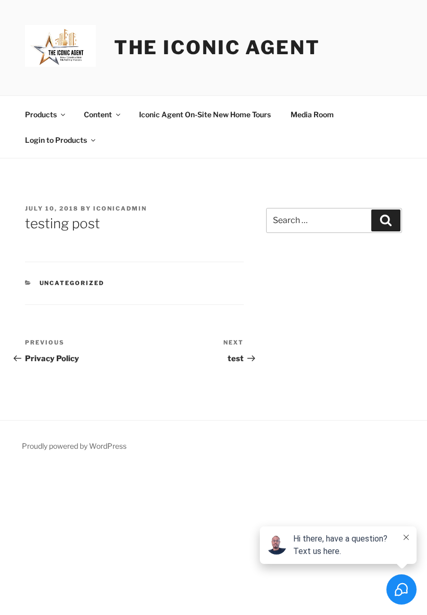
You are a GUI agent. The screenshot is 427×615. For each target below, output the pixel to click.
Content (98, 114)
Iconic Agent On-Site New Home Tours (205, 114)
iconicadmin (120, 208)
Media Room (312, 114)
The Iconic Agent (217, 47)
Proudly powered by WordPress (74, 445)
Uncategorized (72, 283)
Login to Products (56, 140)
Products (41, 114)
